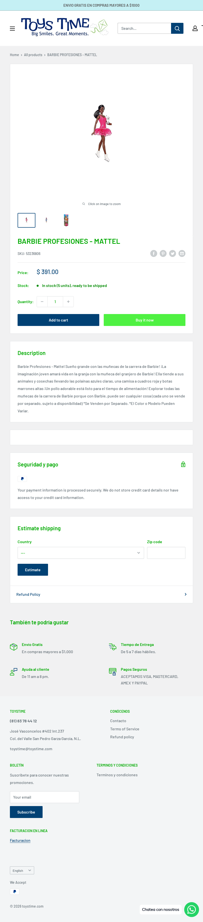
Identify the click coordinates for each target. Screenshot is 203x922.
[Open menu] (12, 29)
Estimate (33, 569)
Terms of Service (124, 728)
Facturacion (20, 840)
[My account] (195, 28)
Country (25, 541)
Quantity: (26, 301)
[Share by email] (181, 253)
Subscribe (26, 812)
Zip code (154, 541)
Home (14, 55)
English (18, 870)
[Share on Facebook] (153, 253)
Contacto (118, 720)
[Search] (177, 28)
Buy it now (145, 320)
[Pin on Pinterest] (163, 253)
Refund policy (122, 736)
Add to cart (58, 320)
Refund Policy (28, 594)
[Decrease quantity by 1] (42, 301)
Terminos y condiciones (117, 774)
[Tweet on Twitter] (172, 253)
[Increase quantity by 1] (68, 301)
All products (33, 55)
